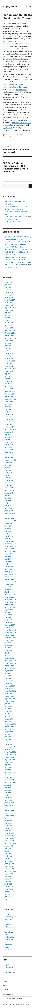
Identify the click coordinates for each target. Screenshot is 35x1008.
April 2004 (8, 711)
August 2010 (8, 523)
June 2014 (7, 407)
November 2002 (10, 754)
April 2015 (8, 381)
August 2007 (8, 610)
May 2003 (7, 739)
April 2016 (8, 351)
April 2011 (7, 503)
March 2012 (8, 475)
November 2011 (9, 485)
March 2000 (8, 828)
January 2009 (9, 572)
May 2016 (7, 348)
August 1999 (8, 846)
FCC (5, 922)
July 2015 (7, 374)
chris (6, 265)
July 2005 (7, 673)
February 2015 (9, 386)
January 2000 (9, 833)
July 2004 (7, 704)
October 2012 (9, 457)
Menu (29, 6)
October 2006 (9, 635)
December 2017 (9, 300)
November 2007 (10, 602)
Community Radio (11, 917)
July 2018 (7, 285)
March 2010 (8, 536)
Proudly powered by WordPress (19, 1004)
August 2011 (8, 493)
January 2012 (9, 480)
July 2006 (7, 643)
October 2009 (9, 549)
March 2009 (8, 567)
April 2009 (8, 564)
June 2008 (8, 589)
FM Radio (7, 924)
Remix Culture (9, 947)
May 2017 (7, 318)
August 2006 (9, 640)
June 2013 (7, 437)
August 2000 (9, 815)
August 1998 (8, 874)
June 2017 (7, 315)
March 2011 (8, 506)
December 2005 (10, 660)
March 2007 (8, 622)
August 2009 (9, 554)
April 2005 (8, 681)
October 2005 (9, 666)
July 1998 (7, 876)
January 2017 (8, 328)
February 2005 (9, 686)
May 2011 (7, 501)
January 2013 (9, 450)
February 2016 (9, 356)
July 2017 (7, 313)
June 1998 (7, 879)
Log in (6, 965)
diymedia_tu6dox (10, 135)
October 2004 (9, 696)
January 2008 (9, 597)
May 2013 (7, 440)
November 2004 (10, 693)
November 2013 (9, 424)
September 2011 (9, 490)
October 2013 (9, 427)
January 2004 (9, 719)
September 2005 (10, 668)
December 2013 (9, 422)
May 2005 (7, 678)
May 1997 (7, 899)
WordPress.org (9, 972)
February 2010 (9, 539)
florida (26, 136)
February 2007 (9, 625)
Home (5, 981)
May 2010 (7, 531)
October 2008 (9, 579)
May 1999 (7, 853)
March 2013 (8, 445)
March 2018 (8, 292)
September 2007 (10, 607)
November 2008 (10, 577)
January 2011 (8, 511)
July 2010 (7, 526)
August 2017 (8, 310)
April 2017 (8, 320)
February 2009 (9, 569)
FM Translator (9, 927)
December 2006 (10, 630)
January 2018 (9, 297)
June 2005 (8, 676)
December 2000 (10, 805)
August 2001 (8, 785)
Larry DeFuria (14, 59)
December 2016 (9, 330)
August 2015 (8, 371)
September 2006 (10, 638)
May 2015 (7, 379)
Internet (7, 929)
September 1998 (10, 871)
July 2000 (7, 818)
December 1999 (9, 836)
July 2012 (7, 465)
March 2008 (8, 592)
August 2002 (8, 762)
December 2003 (10, 721)
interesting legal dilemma (21, 122)
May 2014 (7, 409)
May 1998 (7, 881)
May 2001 (7, 793)
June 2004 (8, 706)
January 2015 (8, 389)
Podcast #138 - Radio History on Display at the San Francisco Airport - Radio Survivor (18, 249)
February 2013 (9, 447)
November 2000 (10, 808)
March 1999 (8, 859)
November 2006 (10, 633)
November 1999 (9, 838)
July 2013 (7, 434)
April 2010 (8, 534)
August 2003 (8, 732)
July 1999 (7, 848)
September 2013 (10, 429)
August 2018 (8, 282)
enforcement (19, 136)
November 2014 (9, 394)
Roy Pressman (21, 89)
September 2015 (10, 368)
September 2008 (10, 582)
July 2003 (7, 734)
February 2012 (9, 478)
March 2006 (8, 653)
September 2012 (10, 460)
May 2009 (8, 561)
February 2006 (9, 655)
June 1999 (7, 851)
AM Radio (7, 914)
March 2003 (8, 744)
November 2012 (9, 455)
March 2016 (8, 353)
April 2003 (8, 742)
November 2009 (10, 546)
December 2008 (10, 574)
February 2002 (9, 772)
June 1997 (7, 897)
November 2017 (9, 302)
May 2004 (8, 709)
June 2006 (8, 645)
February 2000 (9, 831)
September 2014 (10, 399)
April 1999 (8, 856)
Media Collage (8, 994)
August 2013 (8, 432)
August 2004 (9, 701)
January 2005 (9, 688)
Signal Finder (7, 128)
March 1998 (8, 886)
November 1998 (9, 869)
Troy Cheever (9, 242)
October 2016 (9, 335)
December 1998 (9, 866)
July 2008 (7, 587)
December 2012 (9, 452)
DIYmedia (6, 1004)
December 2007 (10, 600)
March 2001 (8, 798)
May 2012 (7, 470)
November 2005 (10, 663)
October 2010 (9, 518)
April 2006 (8, 650)
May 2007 (7, 617)
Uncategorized (9, 950)
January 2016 (9, 358)
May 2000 (8, 823)
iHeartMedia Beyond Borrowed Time (17, 262)
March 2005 (8, 683)
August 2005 (8, 671)
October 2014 (9, 396)
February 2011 (9, 508)
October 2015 (9, 366)
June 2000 (8, 820)
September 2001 (10, 782)
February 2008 (9, 594)
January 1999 (9, 864)
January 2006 (9, 658)
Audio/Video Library (10, 990)
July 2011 (7, 495)
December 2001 (9, 775)
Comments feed (10, 970)
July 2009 (7, 556)
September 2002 (10, 760)
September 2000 (10, 813)
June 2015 (7, 376)
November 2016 (9, 333)
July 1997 (7, 894)
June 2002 (8, 767)
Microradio (8, 940)
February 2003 (9, 747)
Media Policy (9, 937)
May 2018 (7, 287)
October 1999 (9, 841)
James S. (7, 237)
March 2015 (8, 384)
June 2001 (7, 790)
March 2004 (8, 714)
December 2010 (9, 513)
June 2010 (7, 528)
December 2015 (9, 361)
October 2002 (9, 757)
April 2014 (8, 412)
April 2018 (8, 290)
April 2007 (8, 620)
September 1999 (10, 843)
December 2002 (10, 752)
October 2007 (9, 605)
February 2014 (9, 417)
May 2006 (8, 648)
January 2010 (9, 541)
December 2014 (9, 391)
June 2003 (7, 737)
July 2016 (7, 343)
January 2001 (9, 803)
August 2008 (9, 584)
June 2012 (7, 467)
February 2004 (9, 716)
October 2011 (8, 488)
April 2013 (8, 442)
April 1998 (8, 884)
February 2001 (9, 800)
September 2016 (10, 338)
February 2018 (9, 295)
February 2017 (9, 325)
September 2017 (10, 308)
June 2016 (7, 346)
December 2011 (9, 483)
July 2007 (7, 612)
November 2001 (10, 777)
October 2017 (9, 305)
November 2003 (10, 724)
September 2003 (10, 729)
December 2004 (10, 691)
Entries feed (8, 967)
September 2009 (10, 551)
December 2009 (10, 544)
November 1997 (9, 889)
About (5, 985)
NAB (6, 942)
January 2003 (9, 749)
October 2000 (9, 810)
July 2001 (7, 787)
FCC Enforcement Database (13, 999)
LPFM (6, 934)
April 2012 (8, 473)
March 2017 (8, 323)
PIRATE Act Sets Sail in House (15, 222)
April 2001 (8, 795)
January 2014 (9, 419)
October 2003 (9, 727)
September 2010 (10, 521)
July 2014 (7, 404)
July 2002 (7, 765)
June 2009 (8, 559)
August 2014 (8, 401)
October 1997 (9, 892)
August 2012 (8, 462)
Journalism (8, 932)
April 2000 (8, 826)
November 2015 (9, 363)
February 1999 (9, 861)
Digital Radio (9, 919)
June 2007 (8, 615)
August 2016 (8, 341)
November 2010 (9, 516)
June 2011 (7, 498)
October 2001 (9, 780)
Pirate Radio (10, 136)
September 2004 (10, 699)
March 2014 (8, 414)
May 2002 (7, 770)
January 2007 (9, 627)
